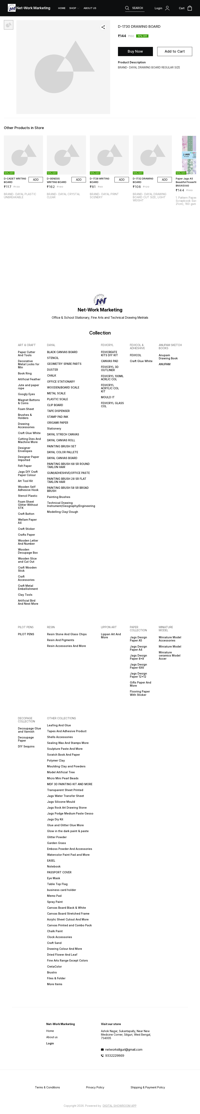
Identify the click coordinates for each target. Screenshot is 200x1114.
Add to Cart (175, 51)
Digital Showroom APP (120, 1105)
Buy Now (135, 51)
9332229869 (114, 1055)
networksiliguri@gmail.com (123, 1049)
